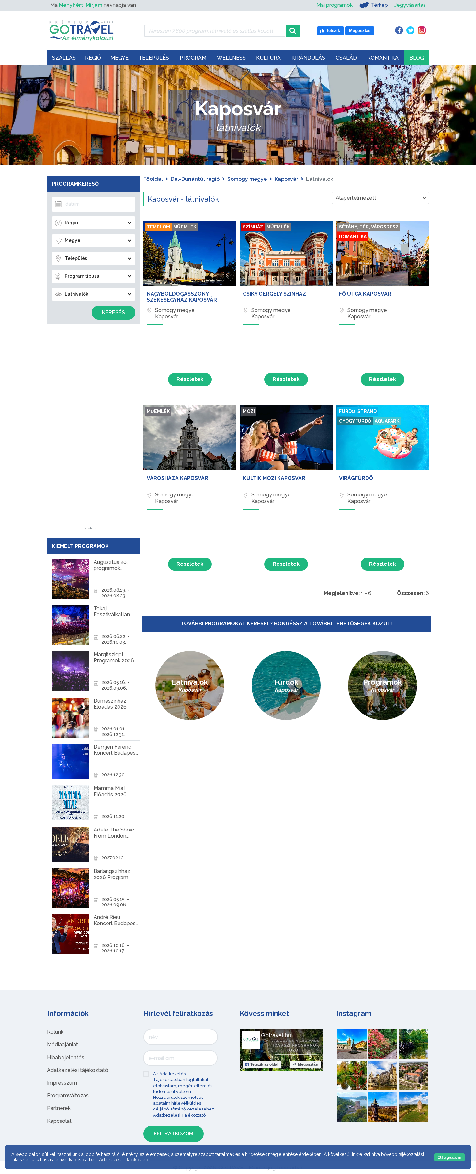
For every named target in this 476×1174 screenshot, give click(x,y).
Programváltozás (68, 1095)
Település (154, 58)
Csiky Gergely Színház (274, 294)
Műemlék (184, 226)
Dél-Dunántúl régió (195, 179)
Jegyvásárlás (410, 5)
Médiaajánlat (62, 1044)
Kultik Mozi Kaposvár (274, 478)
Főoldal (153, 179)
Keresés (113, 312)
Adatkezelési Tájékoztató (179, 1115)
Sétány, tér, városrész (369, 226)
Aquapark (387, 421)
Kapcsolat (59, 1121)
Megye (119, 58)
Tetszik (264, 1064)
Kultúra (268, 58)
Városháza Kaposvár (177, 478)
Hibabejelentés (65, 1057)
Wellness (231, 58)
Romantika (383, 58)
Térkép (379, 5)
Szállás (64, 58)
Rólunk (55, 1032)
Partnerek (59, 1108)
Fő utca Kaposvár (365, 294)
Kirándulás (308, 58)
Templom (158, 226)
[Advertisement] (91, 429)
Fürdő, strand (358, 411)
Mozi (249, 411)
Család (346, 58)
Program (193, 58)
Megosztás (308, 1064)
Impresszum (62, 1083)
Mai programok (334, 5)
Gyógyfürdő (355, 421)
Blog (416, 58)
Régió (93, 58)
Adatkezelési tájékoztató (77, 1070)
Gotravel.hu (276, 1035)
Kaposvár (286, 179)
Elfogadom (449, 1157)
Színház (253, 226)
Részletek (189, 379)
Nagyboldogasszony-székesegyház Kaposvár (182, 297)
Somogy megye (247, 179)
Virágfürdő (356, 478)
